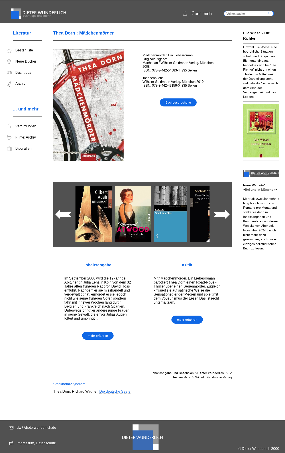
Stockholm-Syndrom (69, 384)
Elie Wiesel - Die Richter (256, 35)
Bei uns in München (260, 189)
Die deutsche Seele (114, 391)
